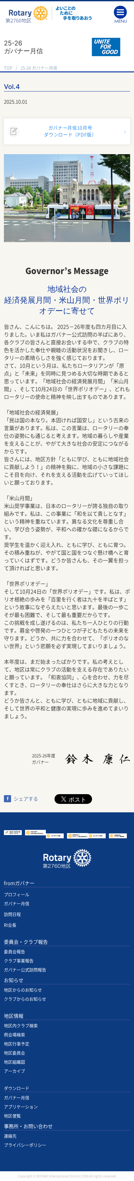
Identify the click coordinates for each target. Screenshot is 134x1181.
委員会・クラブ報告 (26, 942)
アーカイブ (14, 1071)
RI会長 (10, 925)
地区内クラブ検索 (21, 1026)
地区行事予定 (16, 1044)
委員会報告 (14, 952)
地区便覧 (12, 1116)
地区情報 (13, 1016)
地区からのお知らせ (23, 990)
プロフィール (16, 894)
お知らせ (13, 980)
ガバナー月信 (16, 904)
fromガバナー (19, 883)
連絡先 (10, 1136)
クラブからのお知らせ (25, 999)
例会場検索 (14, 1035)
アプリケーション (21, 1107)
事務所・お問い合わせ (28, 1126)
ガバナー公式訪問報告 (25, 970)
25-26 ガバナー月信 (38, 68)
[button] (122, 13)
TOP (8, 68)
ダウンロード (16, 1088)
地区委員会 (14, 1053)
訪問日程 (12, 914)
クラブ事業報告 (19, 961)
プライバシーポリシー (25, 1145)
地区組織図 (14, 1062)
